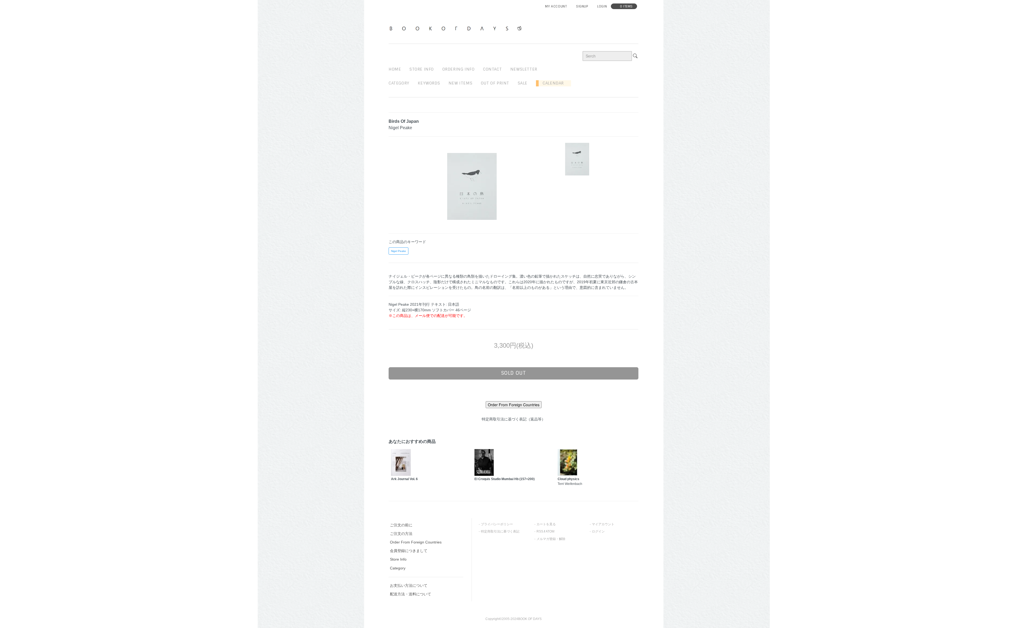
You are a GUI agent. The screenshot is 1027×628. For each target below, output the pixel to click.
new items (460, 83)
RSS (540, 531)
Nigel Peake (398, 251)
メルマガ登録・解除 (551, 539)
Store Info (398, 559)
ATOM (550, 531)
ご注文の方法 (401, 533)
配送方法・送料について (410, 594)
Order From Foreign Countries (416, 542)
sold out (513, 373)
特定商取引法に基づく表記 (500, 531)
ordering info (458, 69)
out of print (495, 83)
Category (399, 83)
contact (492, 69)
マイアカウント (603, 524)
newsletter (523, 69)
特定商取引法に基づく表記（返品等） (513, 419)
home (395, 69)
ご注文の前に (401, 525)
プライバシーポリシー (497, 524)
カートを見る (546, 524)
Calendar (551, 83)
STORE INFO (421, 69)
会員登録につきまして (408, 551)
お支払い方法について (408, 585)
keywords (429, 83)
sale (522, 83)
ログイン (598, 531)
